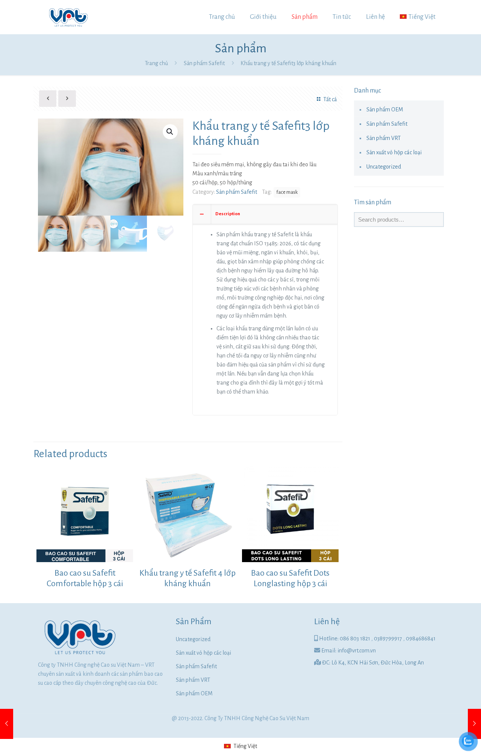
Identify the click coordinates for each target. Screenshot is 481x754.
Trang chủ (156, 63)
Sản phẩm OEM (384, 109)
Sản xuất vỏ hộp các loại (394, 152)
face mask (287, 192)
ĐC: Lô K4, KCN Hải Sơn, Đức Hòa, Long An (373, 663)
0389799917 (388, 638)
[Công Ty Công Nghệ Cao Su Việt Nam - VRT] (68, 17)
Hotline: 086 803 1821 (345, 638)
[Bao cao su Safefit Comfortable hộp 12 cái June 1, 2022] (474, 724)
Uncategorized (383, 167)
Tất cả (329, 99)
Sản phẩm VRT (383, 138)
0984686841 (421, 638)
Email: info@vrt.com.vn (348, 651)
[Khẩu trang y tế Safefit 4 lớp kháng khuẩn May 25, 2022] (6, 724)
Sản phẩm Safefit (204, 63)
